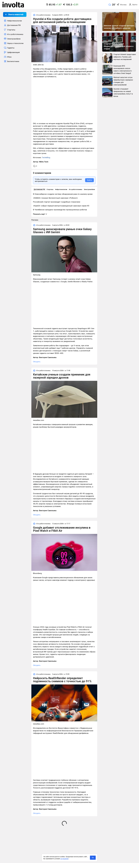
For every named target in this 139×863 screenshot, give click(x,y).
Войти (89, 180)
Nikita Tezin (43, 162)
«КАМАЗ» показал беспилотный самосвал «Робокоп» (55, 198)
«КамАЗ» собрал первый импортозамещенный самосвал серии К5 (61, 206)
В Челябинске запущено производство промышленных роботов (60, 210)
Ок (93, 858)
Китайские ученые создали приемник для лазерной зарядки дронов (61, 376)
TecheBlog (46, 157)
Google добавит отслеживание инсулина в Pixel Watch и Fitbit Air (61, 529)
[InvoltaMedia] (13, 5)
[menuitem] (14, 21)
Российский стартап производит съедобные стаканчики (56, 202)
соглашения (64, 859)
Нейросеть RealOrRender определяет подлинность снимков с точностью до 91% (62, 679)
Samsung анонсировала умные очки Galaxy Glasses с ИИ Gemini (62, 230)
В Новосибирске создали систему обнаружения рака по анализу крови (62, 194)
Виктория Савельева (47, 357)
